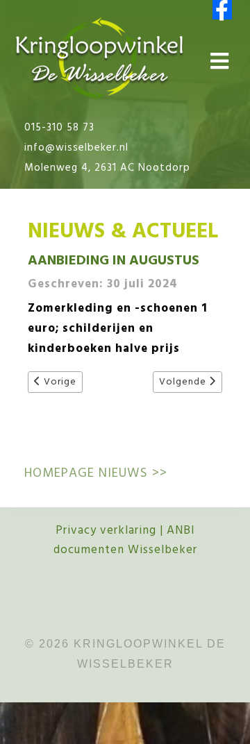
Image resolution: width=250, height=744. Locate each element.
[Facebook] (222, 9)
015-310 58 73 (59, 127)
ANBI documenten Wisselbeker (125, 540)
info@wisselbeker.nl (76, 148)
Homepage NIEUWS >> (95, 473)
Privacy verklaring (106, 530)
